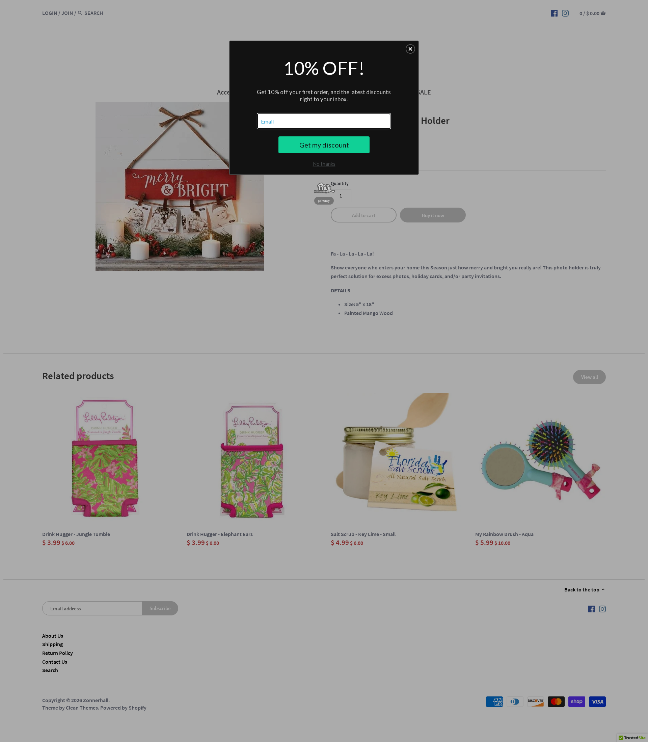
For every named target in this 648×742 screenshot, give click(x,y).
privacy (324, 200)
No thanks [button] (324, 164)
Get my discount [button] (324, 145)
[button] (410, 49)
